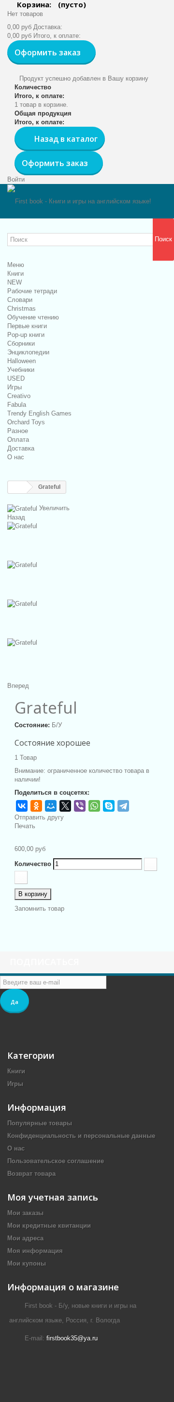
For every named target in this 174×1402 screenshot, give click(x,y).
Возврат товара (31, 1173)
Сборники (21, 343)
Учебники (20, 369)
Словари (19, 299)
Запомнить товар (39, 908)
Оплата (18, 439)
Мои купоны (26, 1263)
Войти (16, 179)
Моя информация (35, 1250)
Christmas (21, 308)
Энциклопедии (28, 352)
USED (16, 378)
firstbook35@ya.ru (72, 1338)
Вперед (18, 685)
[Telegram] (123, 806)
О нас (15, 457)
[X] (65, 806)
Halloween (21, 361)
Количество (32, 864)
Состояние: (32, 725)
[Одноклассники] (36, 806)
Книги (15, 273)
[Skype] (109, 806)
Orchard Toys (26, 422)
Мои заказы (25, 1213)
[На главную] (17, 487)
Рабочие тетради (32, 291)
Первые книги (27, 326)
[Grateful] (87, 541)
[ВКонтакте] (22, 806)
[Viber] (80, 806)
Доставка (20, 448)
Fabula (16, 404)
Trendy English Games (39, 413)
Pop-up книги (25, 334)
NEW (14, 282)
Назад (16, 517)
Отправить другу (39, 817)
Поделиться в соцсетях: (51, 792)
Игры (14, 387)
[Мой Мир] (51, 806)
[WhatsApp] (94, 806)
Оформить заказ (47, 52)
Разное (17, 430)
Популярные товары (39, 1123)
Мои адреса (25, 1238)
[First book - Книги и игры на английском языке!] (79, 201)
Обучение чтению (33, 317)
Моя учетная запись (52, 1197)
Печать (24, 826)
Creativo (18, 396)
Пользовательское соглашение (55, 1161)
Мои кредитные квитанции (49, 1225)
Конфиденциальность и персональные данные (81, 1135)
